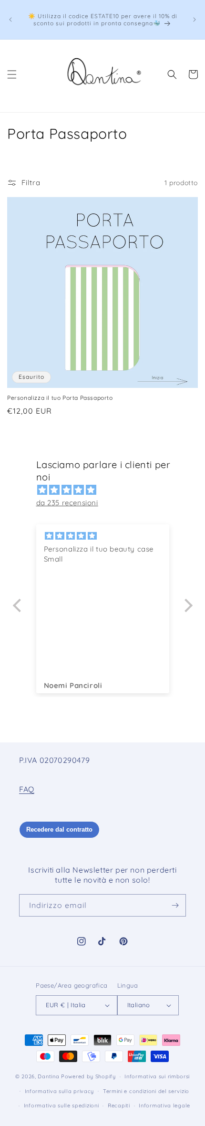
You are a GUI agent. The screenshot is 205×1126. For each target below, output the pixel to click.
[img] (107, 489)
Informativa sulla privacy (59, 1091)
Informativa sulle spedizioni (61, 1105)
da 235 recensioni (67, 502)
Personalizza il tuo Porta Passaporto (60, 397)
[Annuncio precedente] (10, 19)
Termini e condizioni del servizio (146, 1091)
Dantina (48, 1076)
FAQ (26, 789)
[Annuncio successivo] (194, 19)
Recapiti (119, 1105)
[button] (11, 74)
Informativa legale (164, 1105)
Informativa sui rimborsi (157, 1076)
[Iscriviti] (174, 905)
